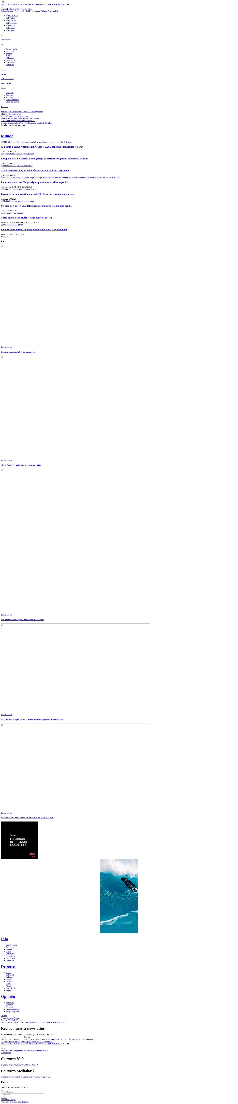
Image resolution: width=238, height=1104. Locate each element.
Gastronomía (17, 112)
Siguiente (4, 236)
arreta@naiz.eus (15, 1065)
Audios (16, 116)
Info (2, 44)
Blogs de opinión (12, 102)
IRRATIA (5, 4)
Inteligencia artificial (7, 79)
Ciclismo (9, 981)
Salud (40, 112)
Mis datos (5, 1050)
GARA (30, 4)
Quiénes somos (7, 123)
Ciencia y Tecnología (30, 112)
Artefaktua (4, 107)
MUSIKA (13, 4)
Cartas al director (12, 100)
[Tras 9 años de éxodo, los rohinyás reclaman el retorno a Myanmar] (119, 166)
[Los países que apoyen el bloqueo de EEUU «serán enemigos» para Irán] (119, 189)
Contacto (16, 123)
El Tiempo (18, 1020)
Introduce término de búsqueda (13, 125)
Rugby (8, 990)
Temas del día (53, 11)
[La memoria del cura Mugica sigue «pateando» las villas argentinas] (119, 177)
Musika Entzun (28, 118)
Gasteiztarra (10, 62)
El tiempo (5, 114)
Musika (19, 118)
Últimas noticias (6, 39)
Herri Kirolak (11, 988)
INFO (30, 9)
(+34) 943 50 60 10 (30, 1065)
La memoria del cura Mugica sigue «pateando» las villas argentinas (35, 182)
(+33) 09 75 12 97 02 (41, 1077)
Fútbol (8, 973)
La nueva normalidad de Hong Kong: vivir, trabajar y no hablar (34, 229)
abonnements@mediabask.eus (20, 1077)
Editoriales (10, 93)
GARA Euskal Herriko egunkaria (14, 9)
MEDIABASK (50, 4)
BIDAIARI (22, 4)
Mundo (37, 11)
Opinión (44, 11)
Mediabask (18, 121)
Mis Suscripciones (16, 1050)
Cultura (4, 11)
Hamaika (31, 121)
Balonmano (10, 977)
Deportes (10, 11)
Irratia (3, 118)
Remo (8, 984)
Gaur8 (11, 121)
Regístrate (25, 1102)
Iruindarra (10, 65)
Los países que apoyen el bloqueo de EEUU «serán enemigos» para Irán (37, 194)
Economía (19, 11)
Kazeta (25, 121)
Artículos (9, 97)
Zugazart (9, 95)
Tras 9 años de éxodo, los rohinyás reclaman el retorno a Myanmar (35, 170)
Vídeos (4, 116)
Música (4, 112)
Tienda (18, 114)
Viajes (9, 112)
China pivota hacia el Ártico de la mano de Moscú (26, 217)
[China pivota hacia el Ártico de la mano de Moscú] (119, 213)
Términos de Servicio (76, 1039)
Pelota (8, 979)
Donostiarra (10, 60)
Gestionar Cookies (36, 123)
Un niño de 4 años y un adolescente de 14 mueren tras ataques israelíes (36, 206)
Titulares (27, 1050)
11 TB (67, 4)
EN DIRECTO (11, 1022)
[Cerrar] (2, 1090)
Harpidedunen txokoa (39, 1050)
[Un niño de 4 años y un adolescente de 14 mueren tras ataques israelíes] (119, 201)
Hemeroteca (23, 116)
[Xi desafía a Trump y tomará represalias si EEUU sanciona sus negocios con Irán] (119, 142)
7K (34, 4)
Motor (8, 986)
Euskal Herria (28, 11)
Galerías (10, 116)
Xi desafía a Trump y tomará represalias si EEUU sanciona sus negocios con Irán (42, 146)
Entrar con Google (8, 1100)
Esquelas (12, 114)
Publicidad (47, 123)
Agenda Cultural (6, 83)
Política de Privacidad (54, 1039)
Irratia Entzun (11, 118)
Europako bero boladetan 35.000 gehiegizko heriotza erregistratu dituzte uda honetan (44, 158)
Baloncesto (10, 975)
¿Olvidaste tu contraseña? (11, 1102)
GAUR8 (39, 4)
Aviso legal (24, 123)
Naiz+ (8, 56)
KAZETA (60, 4)
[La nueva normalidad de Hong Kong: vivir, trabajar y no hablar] (119, 225)
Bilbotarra (10, 58)
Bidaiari (37, 118)
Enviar (27, 1037)
